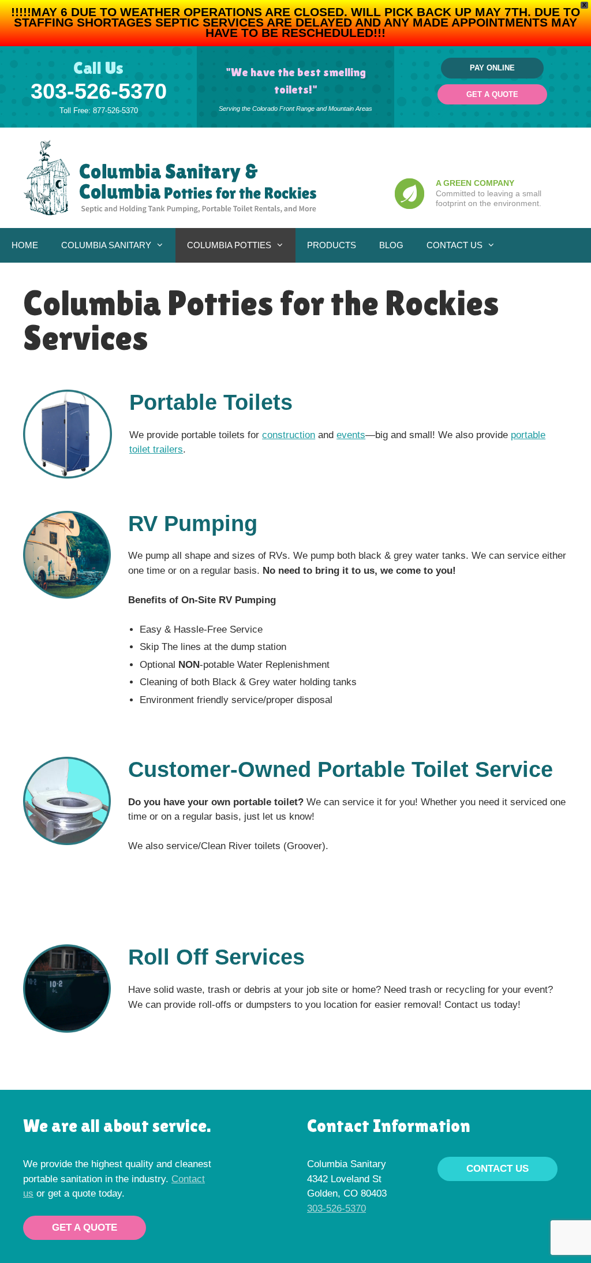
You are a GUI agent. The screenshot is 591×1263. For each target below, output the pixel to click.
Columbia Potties (229, 245)
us (28, 1193)
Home (25, 245)
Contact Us (454, 245)
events (350, 434)
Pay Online (492, 67)
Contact (188, 1179)
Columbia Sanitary (106, 245)
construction (288, 434)
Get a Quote (492, 94)
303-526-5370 (99, 91)
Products (331, 245)
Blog (391, 245)
